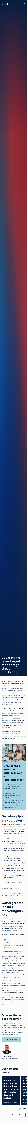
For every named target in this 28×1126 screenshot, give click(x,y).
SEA (15, 713)
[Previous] (20, 1108)
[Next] (24, 1108)
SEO (12, 713)
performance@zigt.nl (12, 1039)
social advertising (7, 715)
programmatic (20, 713)
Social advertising (9, 945)
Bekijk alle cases (12, 1115)
